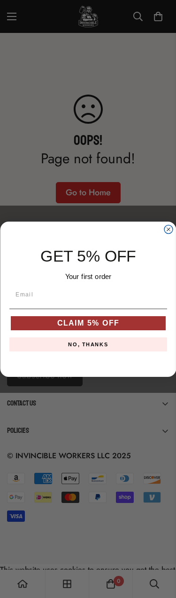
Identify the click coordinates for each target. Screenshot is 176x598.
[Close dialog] (168, 229)
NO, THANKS (88, 344)
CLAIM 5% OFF (88, 323)
